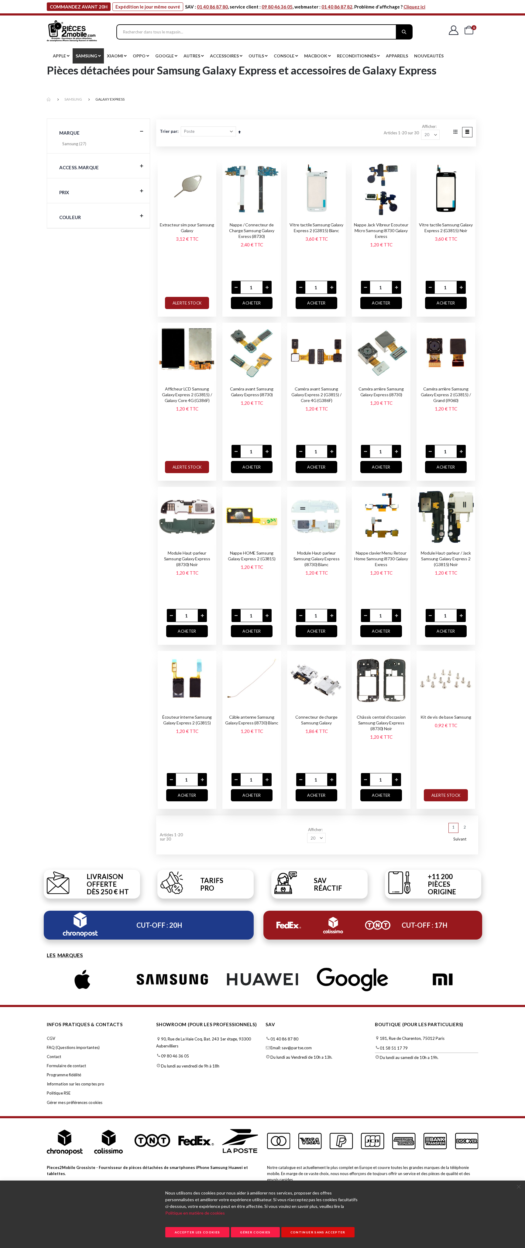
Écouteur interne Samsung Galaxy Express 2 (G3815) (187, 719)
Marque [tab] (69, 133)
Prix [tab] (64, 192)
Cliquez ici (414, 6)
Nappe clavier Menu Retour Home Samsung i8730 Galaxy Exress (381, 558)
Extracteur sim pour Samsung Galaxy (187, 227)
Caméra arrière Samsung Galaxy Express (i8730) (381, 391)
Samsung (73, 99)
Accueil (49, 99)
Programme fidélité (64, 1074)
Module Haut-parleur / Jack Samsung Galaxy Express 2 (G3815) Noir (446, 558)
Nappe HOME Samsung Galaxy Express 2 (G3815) (252, 555)
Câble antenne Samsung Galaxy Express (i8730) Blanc (251, 719)
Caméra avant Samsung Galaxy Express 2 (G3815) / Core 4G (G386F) (316, 394)
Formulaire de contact (66, 1065)
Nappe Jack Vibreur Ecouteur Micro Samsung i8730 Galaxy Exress (381, 230)
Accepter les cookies (197, 1232)
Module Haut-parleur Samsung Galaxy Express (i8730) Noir (187, 558)
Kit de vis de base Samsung (445, 717)
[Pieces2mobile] (72, 31)
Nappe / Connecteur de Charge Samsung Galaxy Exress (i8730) (251, 230)
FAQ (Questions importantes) (73, 1047)
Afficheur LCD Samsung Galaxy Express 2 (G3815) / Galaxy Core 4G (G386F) (187, 394)
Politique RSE (58, 1093)
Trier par (168, 131)
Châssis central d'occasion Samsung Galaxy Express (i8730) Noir (381, 722)
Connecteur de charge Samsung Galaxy (316, 719)
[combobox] (264, 32)
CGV (51, 1038)
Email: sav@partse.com (291, 1047)
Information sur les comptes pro (75, 1083)
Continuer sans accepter (317, 1232)
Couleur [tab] (70, 217)
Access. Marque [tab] (79, 167)
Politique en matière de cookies (195, 1212)
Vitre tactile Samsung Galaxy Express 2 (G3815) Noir (445, 227)
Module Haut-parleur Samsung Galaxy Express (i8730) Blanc (316, 558)
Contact (54, 1056)
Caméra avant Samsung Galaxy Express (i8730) (251, 391)
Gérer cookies (255, 1232)
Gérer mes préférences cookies (74, 1102)
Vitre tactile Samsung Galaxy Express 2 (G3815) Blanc (316, 227)
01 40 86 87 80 (212, 6)
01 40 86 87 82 (336, 6)
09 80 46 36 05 (277, 6)
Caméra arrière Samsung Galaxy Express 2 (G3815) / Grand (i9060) (446, 394)
